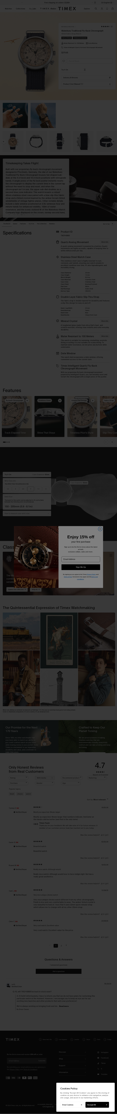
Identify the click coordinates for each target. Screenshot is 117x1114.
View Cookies (67, 1105)
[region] (85, 1097)
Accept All (91, 1105)
